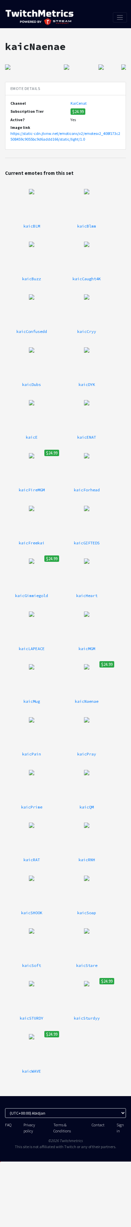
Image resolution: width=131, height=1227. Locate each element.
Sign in (120, 1127)
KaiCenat (79, 103)
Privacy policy (29, 1127)
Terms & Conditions (62, 1127)
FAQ (8, 1124)
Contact (98, 1124)
